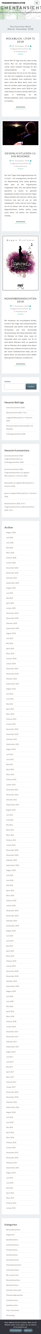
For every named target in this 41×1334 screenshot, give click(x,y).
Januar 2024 (11, 663)
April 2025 (10, 603)
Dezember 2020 (12, 850)
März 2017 (10, 1077)
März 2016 (10, 1137)
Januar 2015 (11, 1208)
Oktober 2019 (11, 921)
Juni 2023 (10, 699)
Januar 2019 (11, 966)
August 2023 (11, 689)
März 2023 (10, 714)
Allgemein (10, 1234)
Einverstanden (15, 1330)
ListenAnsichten (12, 1270)
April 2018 (10, 1011)
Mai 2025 (9, 598)
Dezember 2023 (12, 668)
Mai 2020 (9, 885)
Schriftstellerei (12, 1300)
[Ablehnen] (38, 1327)
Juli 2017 (9, 1057)
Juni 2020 (10, 880)
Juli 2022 (9, 754)
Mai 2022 (9, 764)
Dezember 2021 (12, 789)
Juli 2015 (9, 1178)
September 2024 (12, 628)
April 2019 (10, 951)
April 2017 (10, 1072)
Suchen (7, 381)
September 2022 (12, 744)
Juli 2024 (9, 638)
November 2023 (12, 674)
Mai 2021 (9, 825)
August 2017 (11, 1052)
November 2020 (12, 855)
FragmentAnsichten (13, 2)
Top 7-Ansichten (12, 1310)
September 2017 (12, 1046)
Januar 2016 (11, 1147)
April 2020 (10, 890)
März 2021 (10, 835)
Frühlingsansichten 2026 (15, 434)
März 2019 (10, 956)
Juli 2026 (9, 537)
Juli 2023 (9, 694)
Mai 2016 (9, 1127)
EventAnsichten (12, 1245)
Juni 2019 (10, 941)
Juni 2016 (10, 1122)
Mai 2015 (9, 1188)
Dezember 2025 (12, 568)
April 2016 (10, 1132)
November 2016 (12, 1097)
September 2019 (12, 926)
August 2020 (11, 870)
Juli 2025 (9, 593)
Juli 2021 (9, 815)
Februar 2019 (11, 961)
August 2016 (11, 1112)
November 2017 (12, 1036)
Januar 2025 (11, 608)
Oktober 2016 (11, 1102)
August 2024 (11, 633)
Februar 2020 (11, 900)
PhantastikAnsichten (14, 1295)
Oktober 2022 (11, 739)
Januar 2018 (11, 1026)
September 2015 (12, 1168)
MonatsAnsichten (13, 1280)
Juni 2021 (10, 820)
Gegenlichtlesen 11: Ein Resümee (20, 155)
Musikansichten (12, 1285)
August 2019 (11, 931)
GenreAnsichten (12, 1260)
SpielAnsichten (12, 1305)
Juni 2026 (10, 542)
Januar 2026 (11, 563)
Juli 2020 (9, 875)
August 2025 (11, 588)
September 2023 (12, 684)
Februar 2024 (11, 658)
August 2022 (11, 749)
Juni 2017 (10, 1062)
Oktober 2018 (11, 981)
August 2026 (11, 532)
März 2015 (10, 1198)
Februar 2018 (11, 1021)
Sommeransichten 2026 (15, 407)
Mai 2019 (9, 946)
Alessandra (8, 483)
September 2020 (12, 865)
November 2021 (12, 794)
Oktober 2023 (11, 679)
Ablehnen (28, 1330)
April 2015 (10, 1193)
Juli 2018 (9, 996)
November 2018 (12, 976)
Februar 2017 (11, 1082)
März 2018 (10, 1016)
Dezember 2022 (12, 729)
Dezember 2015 (12, 1152)
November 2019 (12, 916)
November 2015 (12, 1157)
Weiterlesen (21, 107)
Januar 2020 (11, 905)
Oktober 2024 (11, 623)
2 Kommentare (20, 311)
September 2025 (12, 583)
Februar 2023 (11, 719)
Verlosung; (10, 1315)
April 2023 (10, 709)
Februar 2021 (11, 840)
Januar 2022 (11, 784)
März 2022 (10, 774)
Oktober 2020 (11, 860)
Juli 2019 (9, 936)
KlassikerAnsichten (13, 1265)
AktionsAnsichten (13, 1229)
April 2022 (10, 769)
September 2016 (12, 1107)
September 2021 (12, 805)
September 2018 (12, 986)
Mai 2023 (9, 704)
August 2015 (11, 1173)
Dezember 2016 (12, 1092)
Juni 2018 (10, 1001)
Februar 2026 (11, 558)
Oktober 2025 (11, 578)
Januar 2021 (11, 845)
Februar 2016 (11, 1142)
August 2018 (11, 991)
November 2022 (12, 734)
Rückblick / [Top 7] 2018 (20, 40)
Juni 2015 (10, 1183)
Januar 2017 (11, 1087)
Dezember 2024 (12, 613)
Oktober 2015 (11, 1163)
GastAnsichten (12, 1255)
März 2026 (10, 552)
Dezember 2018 (12, 971)
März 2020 (10, 895)
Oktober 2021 (11, 799)
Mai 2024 (9, 643)
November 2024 (12, 618)
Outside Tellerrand (13, 1290)
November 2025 (12, 573)
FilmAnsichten (12, 1250)
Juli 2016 (9, 1117)
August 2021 (11, 810)
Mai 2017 (9, 1067)
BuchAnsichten (12, 1240)
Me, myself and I (12, 1275)
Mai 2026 (9, 547)
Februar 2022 (11, 779)
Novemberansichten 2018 (20, 300)
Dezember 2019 (12, 910)
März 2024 (10, 653)
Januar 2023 (11, 724)
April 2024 (10, 648)
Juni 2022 (10, 759)
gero (6, 493)
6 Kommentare (20, 51)
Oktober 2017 (11, 1041)
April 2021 (10, 830)
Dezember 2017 (12, 1031)
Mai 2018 (9, 1006)
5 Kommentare (20, 166)
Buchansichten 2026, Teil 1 (16, 412)
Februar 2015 (11, 1203)
